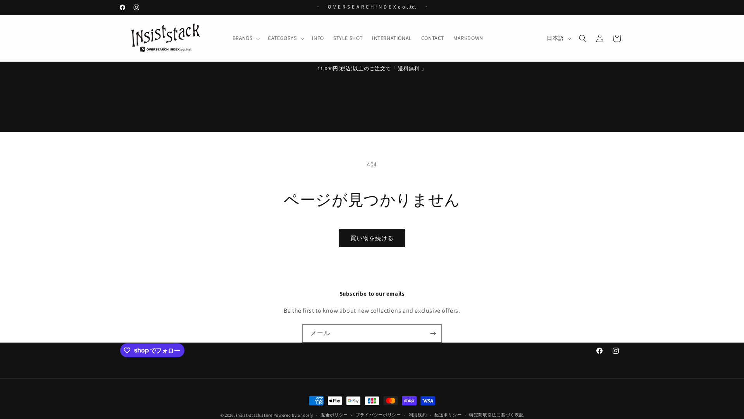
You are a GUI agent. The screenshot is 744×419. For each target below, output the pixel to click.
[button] (246, 38)
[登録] (432, 333)
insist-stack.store (254, 415)
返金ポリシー (334, 414)
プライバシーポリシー (378, 414)
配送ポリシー (448, 414)
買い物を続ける (372, 238)
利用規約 (418, 414)
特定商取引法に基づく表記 (496, 414)
